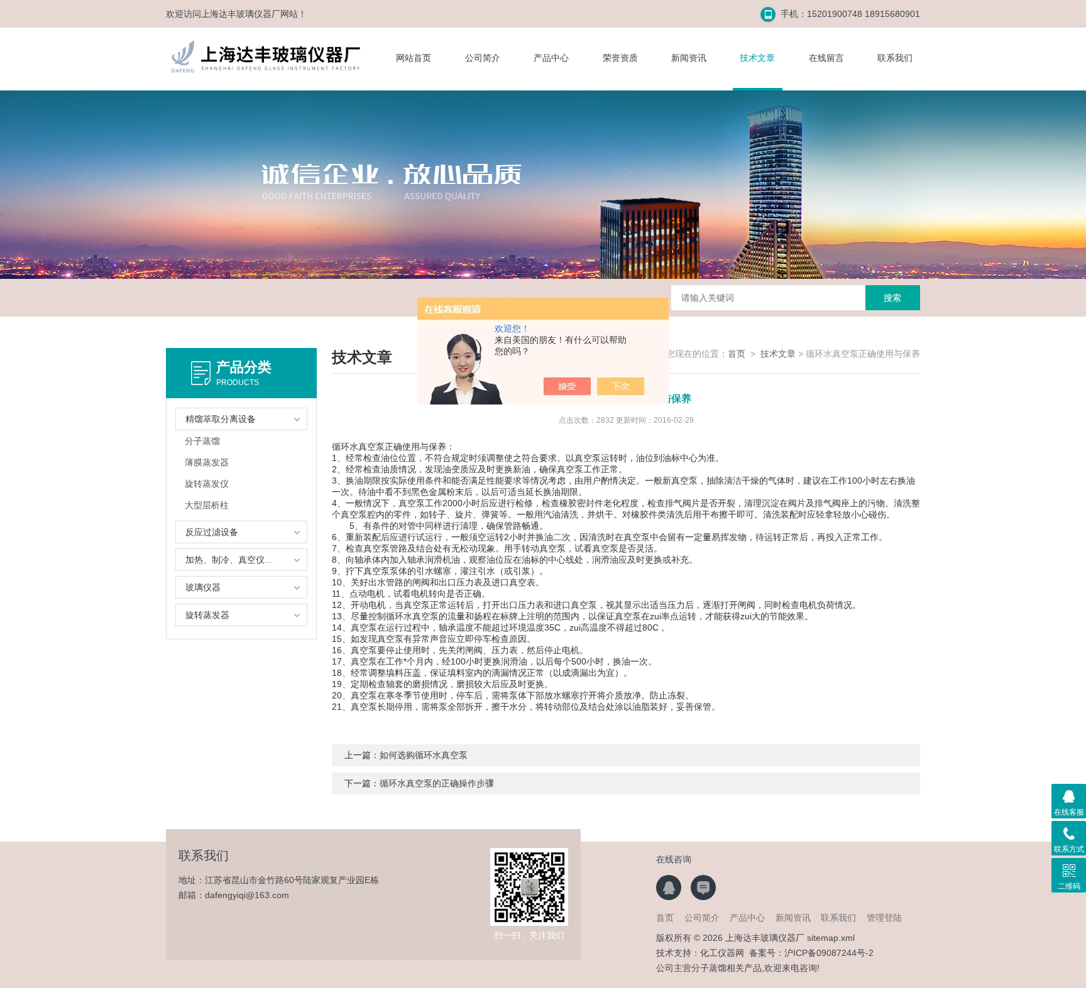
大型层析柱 (207, 505)
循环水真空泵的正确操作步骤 (437, 783)
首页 (736, 354)
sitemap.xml (831, 938)
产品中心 (551, 58)
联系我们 (895, 58)
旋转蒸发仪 (207, 484)
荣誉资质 (620, 58)
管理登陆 (884, 918)
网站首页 (413, 58)
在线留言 (826, 58)
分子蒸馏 (202, 441)
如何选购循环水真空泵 (424, 755)
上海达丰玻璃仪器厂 (240, 14)
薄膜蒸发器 (207, 462)
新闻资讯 (688, 58)
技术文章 (757, 58)
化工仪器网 (722, 953)
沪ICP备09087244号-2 (829, 953)
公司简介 (482, 58)
